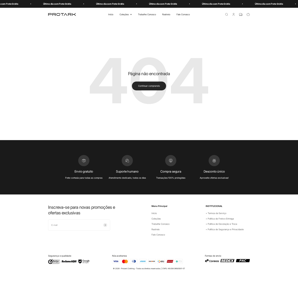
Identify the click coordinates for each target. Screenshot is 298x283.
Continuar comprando (149, 85)
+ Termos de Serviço (216, 213)
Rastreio (166, 14)
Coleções (124, 14)
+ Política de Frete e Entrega (220, 218)
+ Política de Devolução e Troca (221, 224)
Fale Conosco (183, 14)
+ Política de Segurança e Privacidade (225, 229)
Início (110, 14)
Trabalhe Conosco (147, 14)
